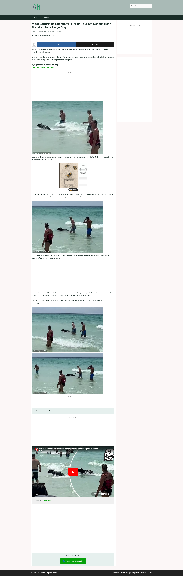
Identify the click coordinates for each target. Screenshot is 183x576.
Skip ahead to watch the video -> (43, 67)
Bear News (48, 500)
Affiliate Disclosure (140, 573)
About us (116, 573)
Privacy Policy (124, 573)
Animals (35, 17)
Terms (132, 573)
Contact (150, 573)
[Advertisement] (73, 87)
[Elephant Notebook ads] (73, 191)
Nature (46, 17)
